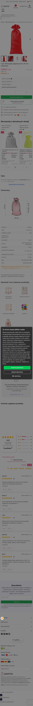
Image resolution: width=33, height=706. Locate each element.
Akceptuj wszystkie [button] (17, 367)
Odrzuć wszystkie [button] (17, 372)
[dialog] (16, 353)
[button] (16, 376)
